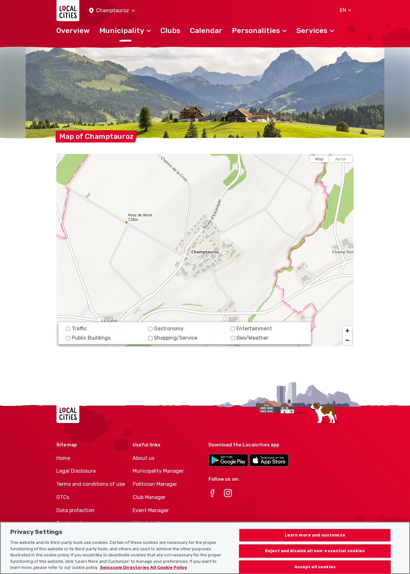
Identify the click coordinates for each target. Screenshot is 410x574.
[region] (205, 250)
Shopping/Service (175, 338)
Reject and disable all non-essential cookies (315, 551)
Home (63, 458)
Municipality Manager (158, 471)
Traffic (79, 328)
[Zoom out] (347, 340)
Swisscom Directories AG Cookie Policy (143, 567)
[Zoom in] (347, 330)
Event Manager (151, 510)
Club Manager (149, 497)
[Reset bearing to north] (347, 170)
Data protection (75, 510)
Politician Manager (155, 484)
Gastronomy (169, 328)
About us (143, 458)
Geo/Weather (252, 338)
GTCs (62, 497)
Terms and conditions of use (90, 484)
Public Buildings (91, 338)
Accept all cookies (315, 567)
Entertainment (254, 328)
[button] (112, 10)
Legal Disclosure (76, 471)
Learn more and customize (315, 535)
